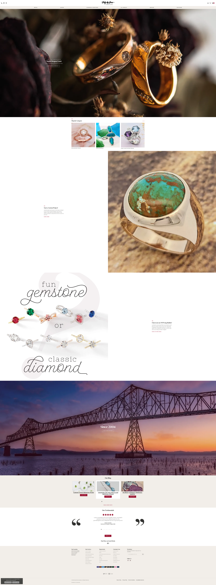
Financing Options (88, 560)
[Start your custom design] (133, 135)
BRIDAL (35, 7)
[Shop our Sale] (108, 135)
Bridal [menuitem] (100, 552)
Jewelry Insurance (88, 563)
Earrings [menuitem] (100, 558)
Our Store (179, 7)
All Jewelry (124, 7)
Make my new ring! (156, 331)
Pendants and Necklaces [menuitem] (103, 560)
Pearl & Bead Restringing (89, 557)
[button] (208, 3)
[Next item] (144, 121)
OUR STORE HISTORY (108, 430)
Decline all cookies (8, 582)
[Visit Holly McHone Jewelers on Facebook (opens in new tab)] (128, 560)
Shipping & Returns (116, 560)
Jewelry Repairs (88, 552)
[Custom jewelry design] (162, 212)
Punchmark (78, 582)
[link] (1, 3)
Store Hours (73, 554)
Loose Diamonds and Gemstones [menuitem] (105, 554)
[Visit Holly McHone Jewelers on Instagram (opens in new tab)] (130, 560)
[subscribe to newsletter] (143, 554)
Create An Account (116, 554)
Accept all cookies (16, 582)
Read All (108, 535)
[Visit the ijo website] (105, 573)
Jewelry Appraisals (88, 555)
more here (46, 216)
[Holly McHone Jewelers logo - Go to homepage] (108, 3)
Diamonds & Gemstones (92, 7)
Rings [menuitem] (100, 557)
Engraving (87, 558)
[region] (108, 136)
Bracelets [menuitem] (100, 555)
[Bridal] (54, 327)
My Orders (115, 555)
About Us (114, 552)
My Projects (115, 558)
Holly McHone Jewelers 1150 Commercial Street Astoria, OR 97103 (75, 552)
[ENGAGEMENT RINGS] (83, 135)
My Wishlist (115, 557)
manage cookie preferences (11, 580)
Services (152, 7)
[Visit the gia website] (110, 573)
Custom (62, 7)
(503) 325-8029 (73, 553)
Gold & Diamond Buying (89, 554)
